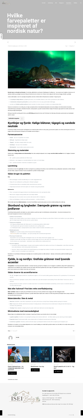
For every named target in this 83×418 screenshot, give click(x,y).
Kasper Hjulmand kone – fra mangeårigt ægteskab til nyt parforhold (16, 368)
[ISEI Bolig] (5, 3)
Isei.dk (16, 46)
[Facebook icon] (69, 415)
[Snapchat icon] (73, 415)
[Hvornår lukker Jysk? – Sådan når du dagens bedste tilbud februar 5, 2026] (82, 412)
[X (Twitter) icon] (70, 415)
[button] (1, 36)
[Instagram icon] (71, 415)
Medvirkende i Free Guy (37, 366)
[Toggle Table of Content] (21, 118)
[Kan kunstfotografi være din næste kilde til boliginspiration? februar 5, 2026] (1, 412)
